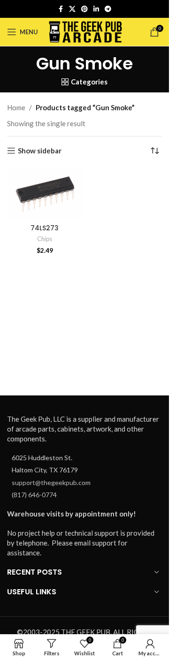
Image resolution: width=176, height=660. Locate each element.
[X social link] (72, 9)
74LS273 (45, 228)
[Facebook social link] (60, 9)
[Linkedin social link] (96, 9)
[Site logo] (85, 31)
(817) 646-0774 (34, 495)
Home (16, 107)
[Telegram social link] (108, 9)
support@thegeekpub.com (51, 482)
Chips (44, 239)
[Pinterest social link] (84, 9)
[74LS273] (44, 193)
